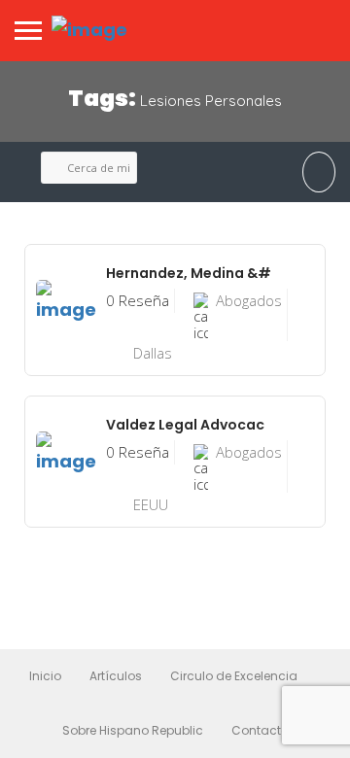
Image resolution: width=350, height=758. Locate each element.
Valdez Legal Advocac (185, 424)
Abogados (249, 300)
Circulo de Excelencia (234, 676)
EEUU (150, 504)
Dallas (152, 352)
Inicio (45, 676)
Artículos (115, 676)
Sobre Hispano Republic (132, 730)
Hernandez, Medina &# (188, 273)
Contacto (260, 730)
